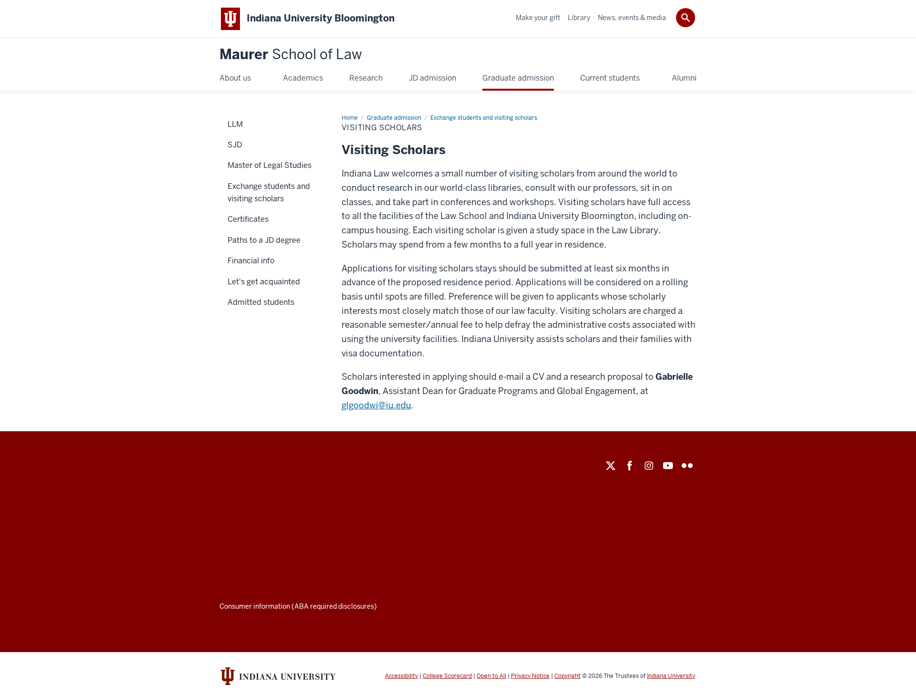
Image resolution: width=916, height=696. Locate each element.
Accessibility (401, 676)
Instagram (648, 465)
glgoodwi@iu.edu (376, 405)
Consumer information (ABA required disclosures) (298, 606)
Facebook (629, 465)
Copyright (567, 676)
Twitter (610, 465)
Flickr (687, 465)
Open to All (491, 676)
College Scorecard (447, 676)
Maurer (290, 54)
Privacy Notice (530, 676)
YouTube (668, 465)
